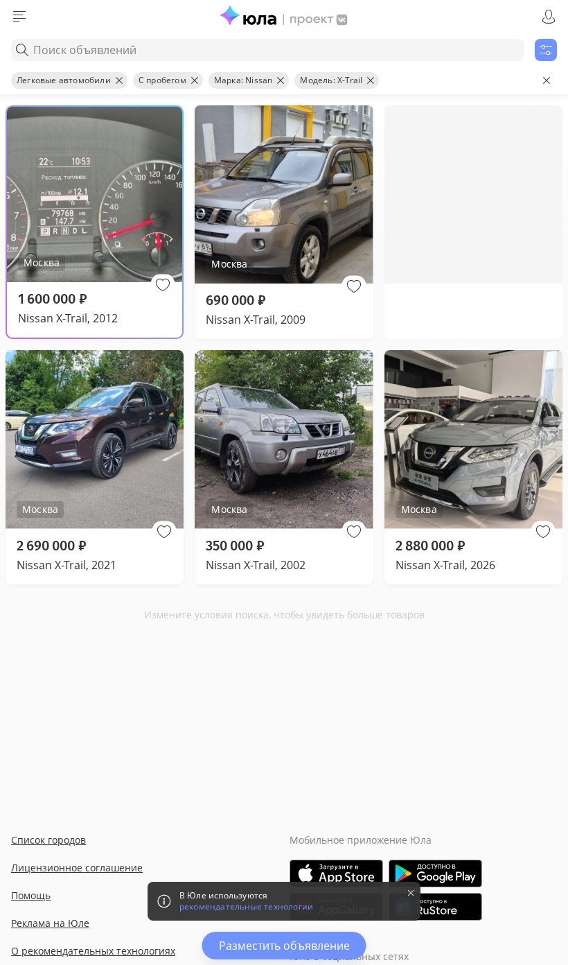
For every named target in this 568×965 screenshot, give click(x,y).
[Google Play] (435, 873)
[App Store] (336, 873)
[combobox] (267, 50)
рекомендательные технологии (246, 906)
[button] (163, 285)
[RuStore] (435, 907)
